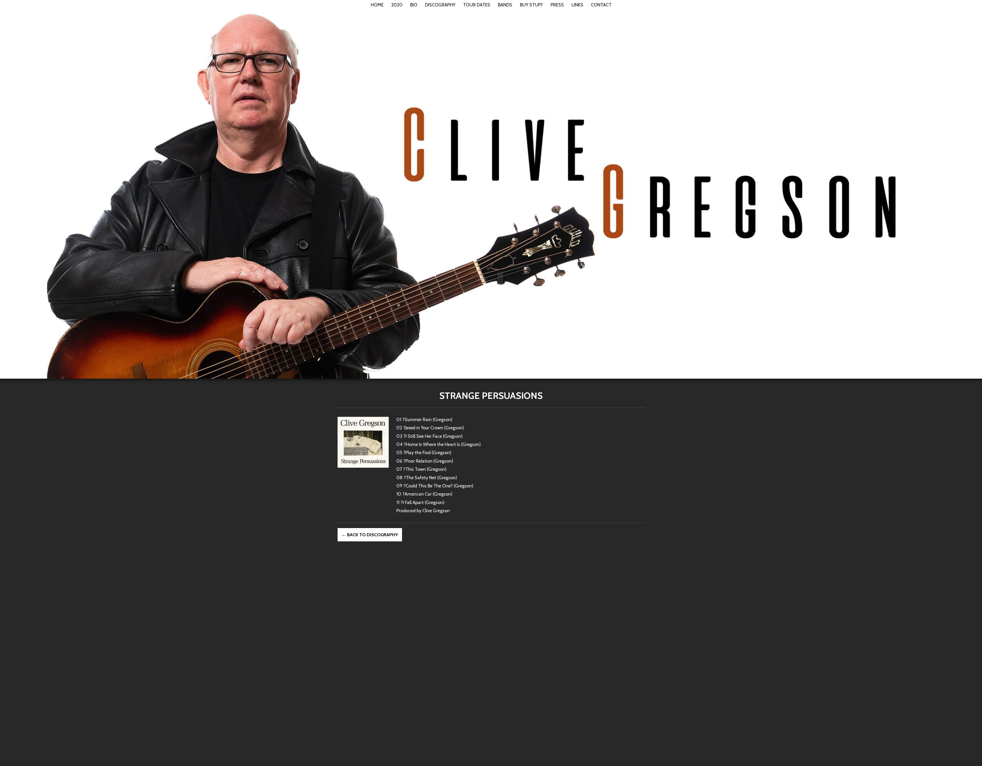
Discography (440, 5)
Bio (413, 5)
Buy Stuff (531, 5)
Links (577, 5)
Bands (505, 5)
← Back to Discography (369, 535)
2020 (397, 5)
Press (557, 5)
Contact (601, 5)
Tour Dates (476, 5)
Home (377, 5)
